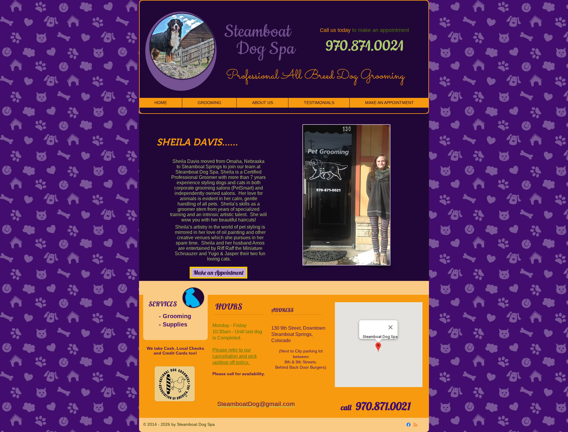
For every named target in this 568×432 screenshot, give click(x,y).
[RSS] (415, 424)
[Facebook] (408, 424)
